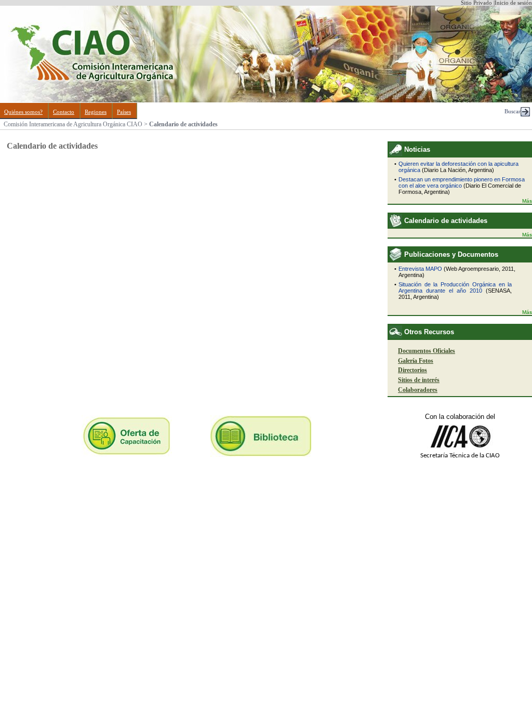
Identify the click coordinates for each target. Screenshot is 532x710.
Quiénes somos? (23, 112)
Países (124, 112)
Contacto (63, 112)
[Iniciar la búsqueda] (525, 114)
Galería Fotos (415, 360)
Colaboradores (417, 389)
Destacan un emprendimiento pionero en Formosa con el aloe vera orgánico (461, 182)
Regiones (96, 112)
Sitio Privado (476, 3)
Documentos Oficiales (426, 350)
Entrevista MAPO (420, 269)
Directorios (412, 370)
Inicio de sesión (513, 3)
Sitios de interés (419, 380)
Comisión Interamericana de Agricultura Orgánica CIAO (73, 124)
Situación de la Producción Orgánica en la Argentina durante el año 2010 (455, 287)
